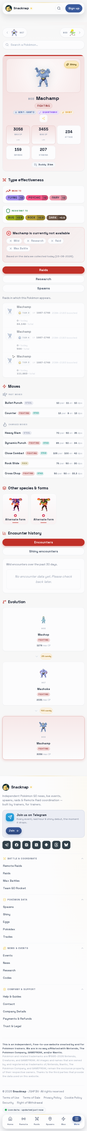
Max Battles (11, 880)
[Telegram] (6, 845)
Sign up (73, 8)
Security (8, 1102)
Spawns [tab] (43, 288)
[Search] (59, 8)
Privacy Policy (52, 1097)
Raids (37, 1124)
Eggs (6, 922)
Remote (23, 1124)
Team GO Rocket (14, 888)
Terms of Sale (31, 1097)
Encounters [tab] (43, 542)
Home (10, 1124)
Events (8, 955)
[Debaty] (46, 845)
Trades (8, 936)
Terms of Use (10, 1097)
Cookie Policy (73, 1097)
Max (63, 1124)
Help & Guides (12, 996)
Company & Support (21, 989)
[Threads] (56, 845)
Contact (9, 1004)
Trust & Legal (12, 1026)
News (6, 963)
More (77, 1124)
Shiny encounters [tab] (43, 551)
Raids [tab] (43, 270)
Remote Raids (12, 866)
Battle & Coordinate (22, 858)
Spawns (50, 1124)
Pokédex (9, 929)
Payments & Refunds (17, 1018)
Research (9, 970)
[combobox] (43, 45)
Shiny (73, 64)
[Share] (43, 118)
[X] (36, 845)
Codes (7, 978)
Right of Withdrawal (30, 1102)
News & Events (17, 948)
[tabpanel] (43, 336)
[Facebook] (16, 845)
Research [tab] (43, 279)
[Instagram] (26, 845)
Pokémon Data (17, 899)
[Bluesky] (66, 845)
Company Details (14, 1011)
